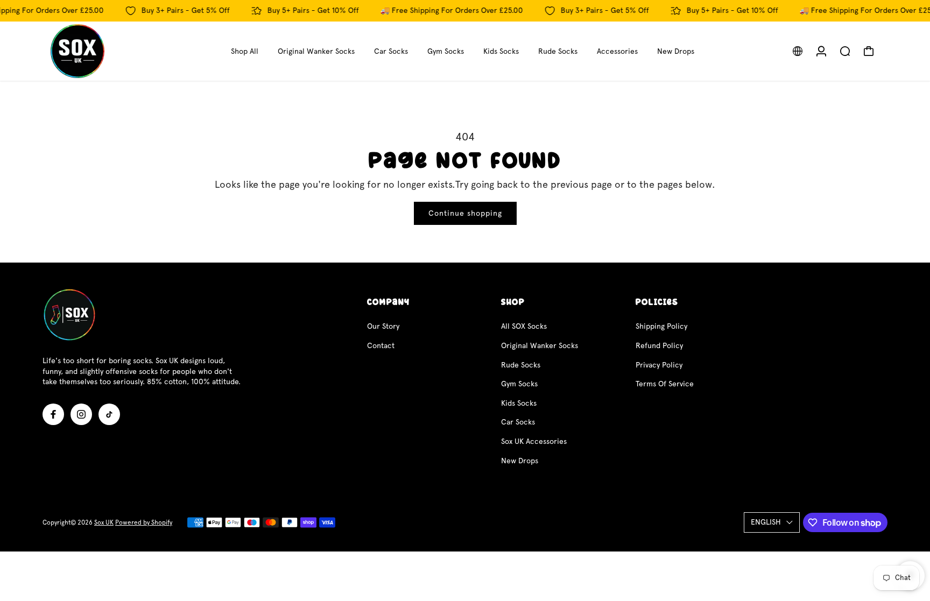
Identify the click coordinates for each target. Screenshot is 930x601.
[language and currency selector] (797, 51)
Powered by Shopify (143, 522)
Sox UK (104, 522)
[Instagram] (81, 414)
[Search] (845, 51)
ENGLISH (766, 522)
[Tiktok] (109, 414)
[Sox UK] (118, 51)
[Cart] (868, 51)
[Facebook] (53, 414)
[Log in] (821, 51)
